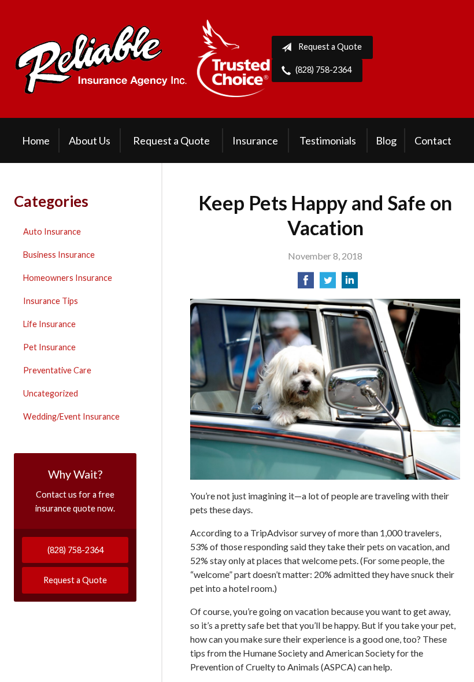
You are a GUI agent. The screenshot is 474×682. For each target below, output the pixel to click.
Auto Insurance (52, 231)
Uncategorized (50, 393)
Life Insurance (49, 324)
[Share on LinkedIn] (350, 283)
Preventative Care (57, 370)
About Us (89, 140)
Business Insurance (59, 255)
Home (36, 140)
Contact (432, 140)
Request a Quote (330, 46)
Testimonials (327, 140)
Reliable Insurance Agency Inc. (143, 58)
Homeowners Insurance (67, 278)
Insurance (255, 140)
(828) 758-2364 (323, 70)
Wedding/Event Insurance (71, 416)
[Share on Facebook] (306, 283)
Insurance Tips (50, 301)
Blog (386, 140)
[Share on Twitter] (328, 283)
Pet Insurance (49, 347)
